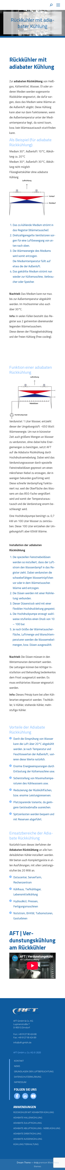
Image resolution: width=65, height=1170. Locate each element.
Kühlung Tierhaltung (25, 1144)
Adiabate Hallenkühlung (27, 1117)
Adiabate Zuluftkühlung (27, 1122)
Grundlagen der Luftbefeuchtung (34, 1071)
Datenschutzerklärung (27, 1076)
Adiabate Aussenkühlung (27, 1138)
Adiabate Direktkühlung (27, 1133)
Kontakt (19, 1060)
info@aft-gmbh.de (22, 1042)
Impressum (20, 1082)
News (17, 1066)
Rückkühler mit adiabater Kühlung (33, 1112)
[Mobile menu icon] (58, 5)
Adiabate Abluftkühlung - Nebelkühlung (36, 1128)
